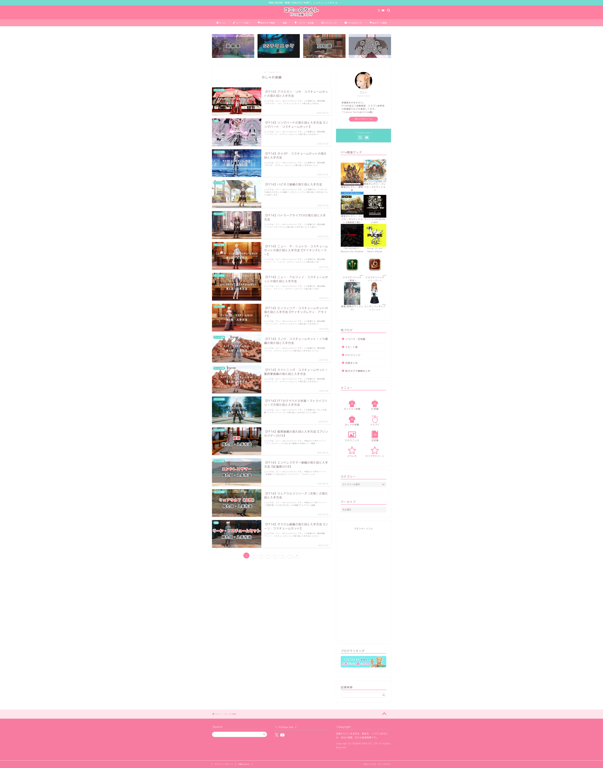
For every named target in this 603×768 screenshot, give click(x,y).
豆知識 (374, 440)
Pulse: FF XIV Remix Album (375, 250)
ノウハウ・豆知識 (305, 23)
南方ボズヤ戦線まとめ (357, 371)
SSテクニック (330, 23)
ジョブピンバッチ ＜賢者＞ (353, 279)
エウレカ (352, 455)
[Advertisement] (363, 584)
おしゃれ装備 (352, 424)
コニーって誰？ (243, 23)
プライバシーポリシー (224, 764)
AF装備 (375, 408)
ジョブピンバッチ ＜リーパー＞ (375, 279)
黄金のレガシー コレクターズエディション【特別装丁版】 (352, 219)
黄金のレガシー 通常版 (352, 188)
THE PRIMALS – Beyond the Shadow (352, 250)
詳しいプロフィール (363, 119)
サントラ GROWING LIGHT (375, 221)
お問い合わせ (244, 764)
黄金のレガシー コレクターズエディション (375, 187)
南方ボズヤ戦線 (268, 23)
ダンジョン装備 (352, 408)
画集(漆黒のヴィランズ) (352, 308)
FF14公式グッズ (354, 23)
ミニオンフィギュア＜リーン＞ (375, 308)
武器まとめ (351, 363)
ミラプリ (375, 424)
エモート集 (351, 347)
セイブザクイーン (374, 455)
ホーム (222, 23)
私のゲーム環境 (379, 23)
